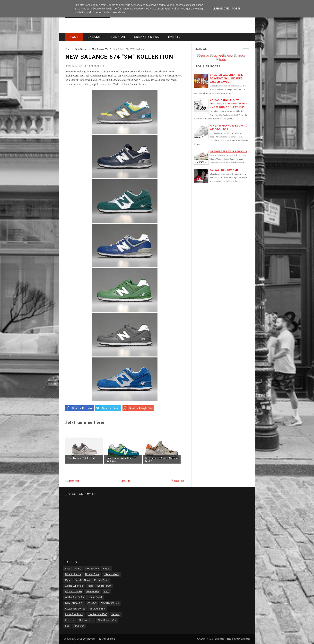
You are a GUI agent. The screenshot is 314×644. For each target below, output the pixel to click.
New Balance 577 (74, 603)
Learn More (220, 8)
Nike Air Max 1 (111, 574)
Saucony (115, 614)
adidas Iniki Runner (224, 170)
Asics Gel (91, 603)
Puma (68, 580)
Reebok (107, 569)
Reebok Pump (101, 580)
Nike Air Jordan (73, 574)
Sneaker (95, 36)
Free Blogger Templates (238, 639)
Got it (236, 8)
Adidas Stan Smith (74, 597)
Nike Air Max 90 (73, 592)
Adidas (77, 569)
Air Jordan (79, 626)
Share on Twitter (110, 408)
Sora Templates (216, 639)
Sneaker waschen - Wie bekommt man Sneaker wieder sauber (226, 78)
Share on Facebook (82, 408)
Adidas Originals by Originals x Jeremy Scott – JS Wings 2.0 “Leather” (228, 103)
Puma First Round (74, 614)
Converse (70, 620)
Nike (67, 569)
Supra (106, 592)
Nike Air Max (92, 592)
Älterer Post (178, 480)
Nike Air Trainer (97, 609)
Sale (67, 626)
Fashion (118, 36)
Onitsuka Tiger (86, 620)
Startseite (125, 480)
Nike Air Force (92, 574)
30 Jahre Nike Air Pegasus (228, 151)
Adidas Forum (104, 586)
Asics (90, 586)
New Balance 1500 (97, 614)
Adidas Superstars (74, 586)
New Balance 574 (94, 66)
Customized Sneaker (75, 609)
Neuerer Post (72, 480)
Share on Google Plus (140, 408)
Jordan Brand (95, 597)
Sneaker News (82, 580)
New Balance (74, 66)
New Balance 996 (107, 620)
